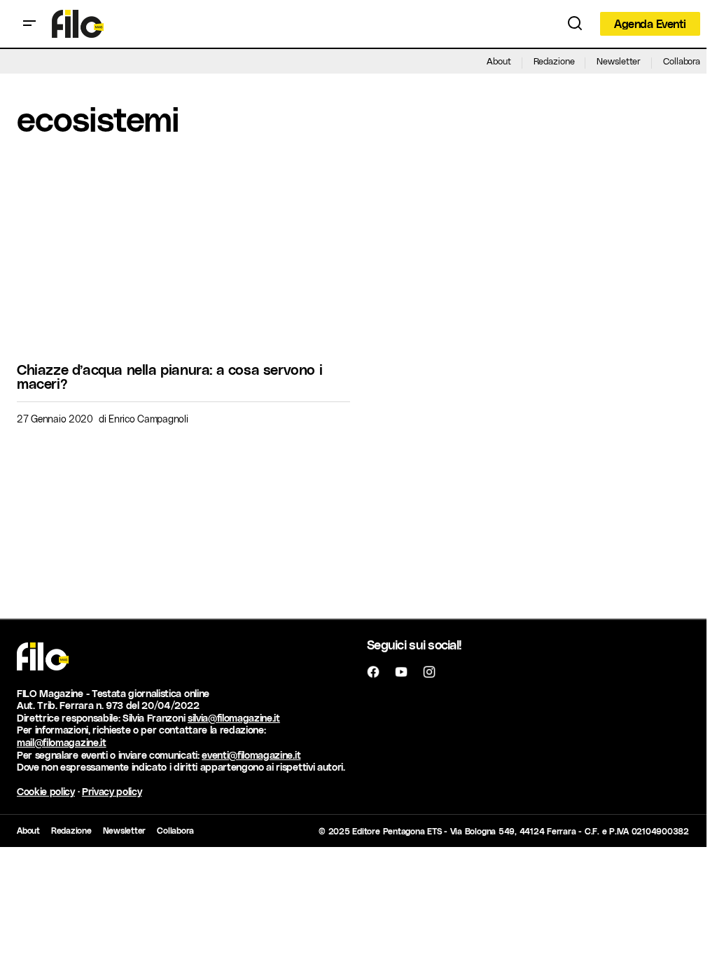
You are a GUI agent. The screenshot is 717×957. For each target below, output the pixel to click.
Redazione (554, 60)
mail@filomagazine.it (61, 742)
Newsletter (619, 60)
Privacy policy (112, 791)
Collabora (681, 60)
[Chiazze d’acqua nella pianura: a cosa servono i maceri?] (183, 257)
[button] (29, 24)
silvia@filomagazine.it (234, 718)
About (498, 60)
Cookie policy (46, 791)
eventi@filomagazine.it (251, 755)
